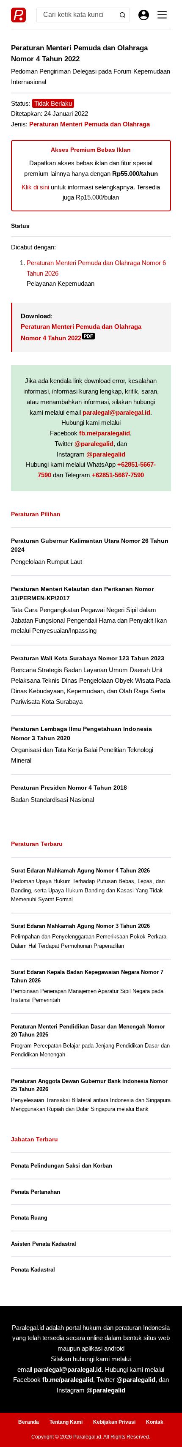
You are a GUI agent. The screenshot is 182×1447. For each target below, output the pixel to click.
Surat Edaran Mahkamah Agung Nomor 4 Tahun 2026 (80, 870)
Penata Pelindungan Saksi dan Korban (61, 1166)
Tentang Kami (66, 1422)
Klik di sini (35, 187)
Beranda (28, 1422)
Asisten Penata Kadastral (43, 1244)
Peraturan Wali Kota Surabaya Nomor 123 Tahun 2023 (87, 658)
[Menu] (162, 14)
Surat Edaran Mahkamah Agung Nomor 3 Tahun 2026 (80, 926)
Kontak (154, 1422)
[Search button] (123, 15)
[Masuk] (143, 15)
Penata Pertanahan (35, 1192)
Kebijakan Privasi (114, 1422)
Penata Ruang (29, 1217)
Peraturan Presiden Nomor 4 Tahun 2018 (69, 787)
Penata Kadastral (33, 1269)
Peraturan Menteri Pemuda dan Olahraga (89, 124)
